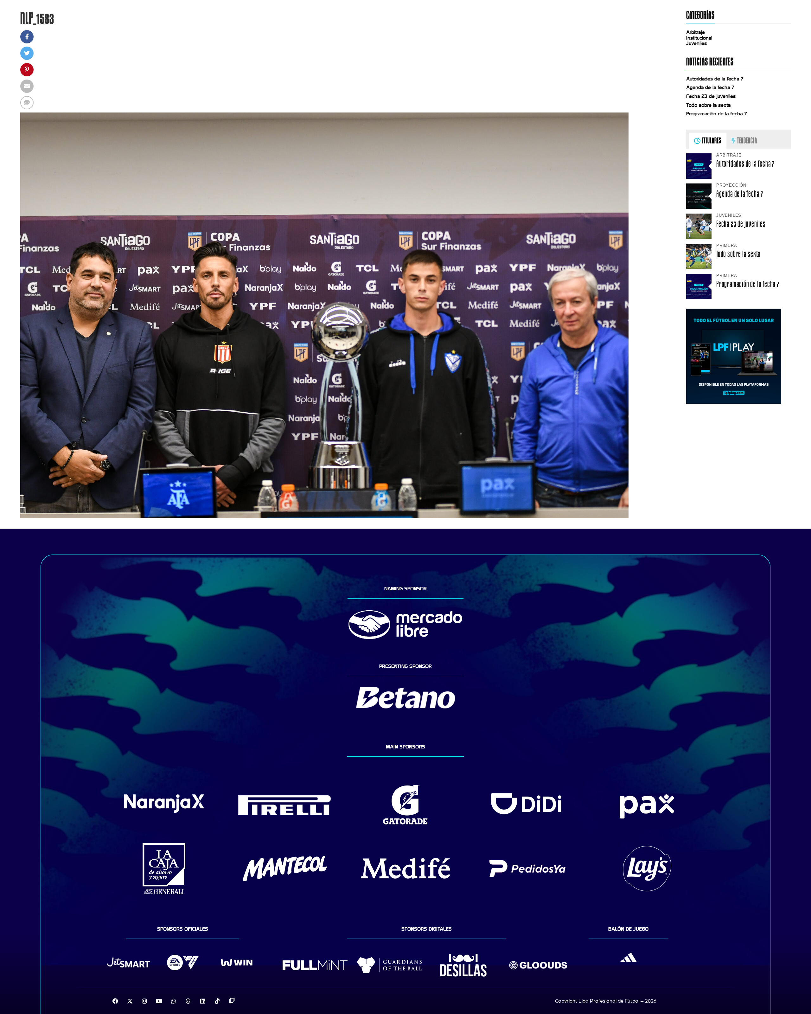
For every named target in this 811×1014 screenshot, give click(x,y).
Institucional (699, 38)
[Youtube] (159, 1001)
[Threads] (188, 1001)
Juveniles (696, 43)
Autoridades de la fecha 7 (715, 78)
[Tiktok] (217, 1001)
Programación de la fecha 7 (716, 113)
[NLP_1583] (324, 516)
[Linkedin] (202, 1001)
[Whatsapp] (173, 1001)
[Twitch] (232, 1001)
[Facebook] (115, 1001)
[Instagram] (144, 1001)
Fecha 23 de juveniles (711, 96)
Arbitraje (695, 32)
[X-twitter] (130, 1001)
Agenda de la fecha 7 (710, 87)
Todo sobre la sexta (708, 105)
